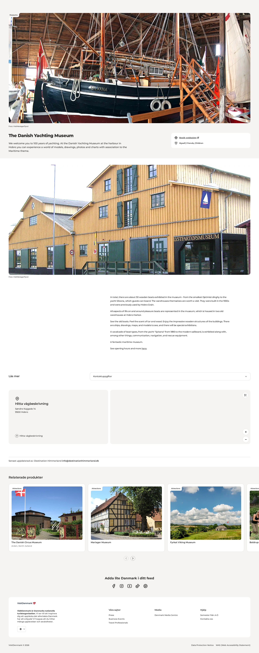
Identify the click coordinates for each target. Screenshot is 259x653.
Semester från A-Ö (209, 615)
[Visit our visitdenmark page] (129, 586)
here (144, 348)
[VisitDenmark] (26, 603)
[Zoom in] (246, 432)
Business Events (117, 619)
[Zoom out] (246, 439)
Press (111, 615)
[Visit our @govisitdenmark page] (137, 586)
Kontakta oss (206, 619)
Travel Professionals (118, 623)
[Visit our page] (121, 586)
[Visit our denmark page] (113, 586)
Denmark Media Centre (166, 615)
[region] (180, 417)
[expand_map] (245, 395)
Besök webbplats (187, 138)
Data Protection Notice (202, 645)
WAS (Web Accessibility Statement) (233, 645)
